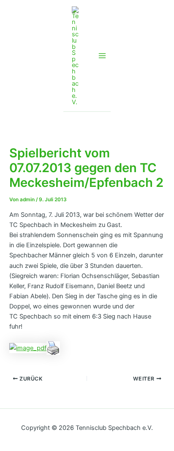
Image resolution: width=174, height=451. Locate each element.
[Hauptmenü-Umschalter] (102, 56)
